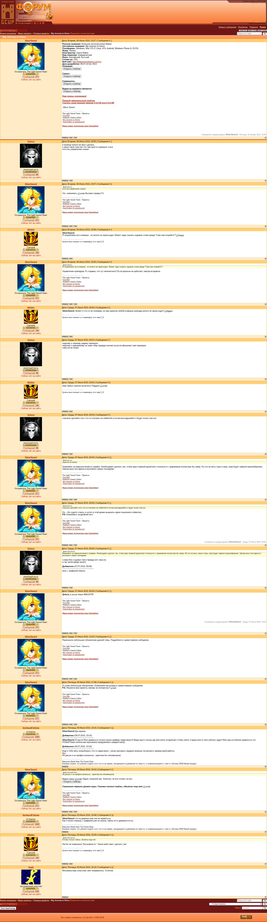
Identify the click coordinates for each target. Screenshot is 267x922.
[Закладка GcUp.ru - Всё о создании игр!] (37, 24)
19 (112, 835)
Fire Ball (66, 116)
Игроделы (243, 27)
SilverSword (31, 40)
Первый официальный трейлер (78, 101)
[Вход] (32, 24)
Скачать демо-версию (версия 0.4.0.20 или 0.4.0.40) (88, 103)
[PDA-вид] (40, 24)
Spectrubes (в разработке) (74, 122)
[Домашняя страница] (71, 138)
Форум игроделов (8, 33)
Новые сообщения (227, 27)
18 (112, 815)
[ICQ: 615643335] (71, 181)
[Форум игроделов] (16, 24)
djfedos (30, 229)
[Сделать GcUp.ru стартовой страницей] (34, 24)
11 (110, 503)
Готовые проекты (41, 33)
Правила (253, 27)
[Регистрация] (24, 24)
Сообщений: (31, 77)
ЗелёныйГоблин (31, 728)
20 (112, 867)
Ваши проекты (24, 33)
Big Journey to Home (60, 33)
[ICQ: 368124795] (75, 138)
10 (110, 457)
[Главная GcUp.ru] (7, 24)
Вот (64, 753)
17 (112, 769)
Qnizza (31, 141)
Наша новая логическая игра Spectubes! (80, 126)
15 (112, 682)
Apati (31, 867)
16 (112, 728)
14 (110, 637)
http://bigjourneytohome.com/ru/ (87, 62)
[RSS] (43, 24)
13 (110, 591)
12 (110, 548)
